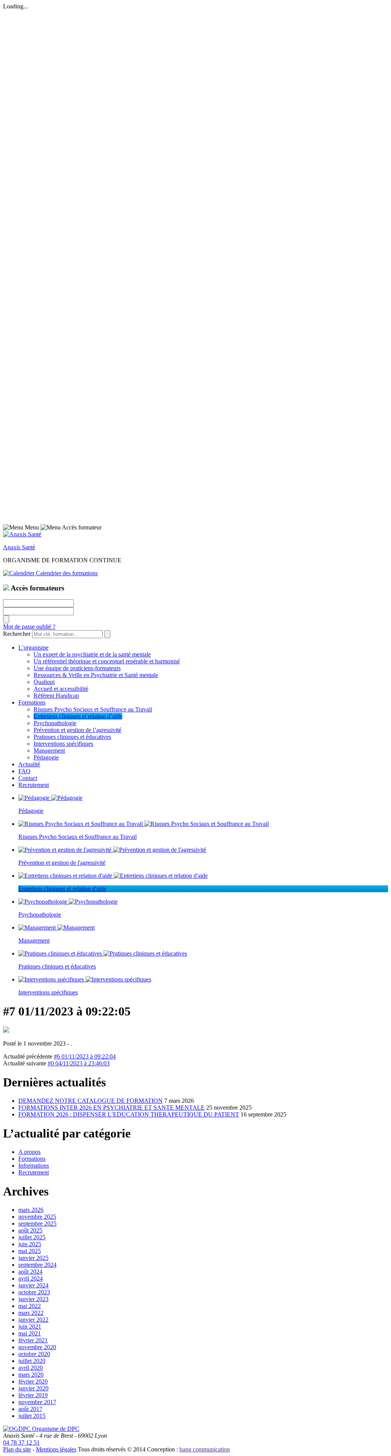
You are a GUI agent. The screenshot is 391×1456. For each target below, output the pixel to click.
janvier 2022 (33, 1319)
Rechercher (17, 634)
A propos (29, 1152)
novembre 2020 (37, 1347)
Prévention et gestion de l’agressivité (77, 730)
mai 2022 (29, 1306)
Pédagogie (46, 757)
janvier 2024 (33, 1285)
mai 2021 (29, 1333)
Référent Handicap (56, 695)
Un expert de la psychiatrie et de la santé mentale (92, 654)
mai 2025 (29, 1251)
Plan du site (17, 1449)
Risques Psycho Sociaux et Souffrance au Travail (93, 709)
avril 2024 (30, 1278)
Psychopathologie (55, 723)
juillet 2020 (31, 1361)
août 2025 (30, 1230)
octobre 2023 (34, 1292)
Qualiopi (44, 682)
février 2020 (33, 1381)
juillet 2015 (31, 1416)
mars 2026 (31, 1210)
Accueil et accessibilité (61, 688)
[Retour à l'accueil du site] (22, 534)
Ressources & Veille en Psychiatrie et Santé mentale (96, 675)
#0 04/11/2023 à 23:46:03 (79, 1063)
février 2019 (33, 1395)
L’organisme (33, 647)
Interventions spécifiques (63, 743)
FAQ (24, 771)
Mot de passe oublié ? (29, 626)
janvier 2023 (33, 1299)
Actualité (29, 764)
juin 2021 (29, 1326)
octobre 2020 (34, 1354)
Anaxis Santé (19, 547)
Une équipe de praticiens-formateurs (77, 668)
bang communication (204, 1449)
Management (49, 750)
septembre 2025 (37, 1223)
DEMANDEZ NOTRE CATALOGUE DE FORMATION (90, 1100)
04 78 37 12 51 (21, 1442)
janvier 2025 (33, 1258)
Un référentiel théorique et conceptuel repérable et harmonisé (107, 661)
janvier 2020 (33, 1388)
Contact (27, 778)
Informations (33, 1165)
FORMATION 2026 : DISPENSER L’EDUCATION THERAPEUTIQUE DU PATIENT (128, 1114)
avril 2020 (30, 1367)
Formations (31, 702)
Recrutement (33, 785)
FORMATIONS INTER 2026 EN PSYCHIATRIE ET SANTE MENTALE (111, 1107)
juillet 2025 (31, 1237)
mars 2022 (31, 1313)
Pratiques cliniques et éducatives (72, 737)
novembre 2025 (37, 1216)
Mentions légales (56, 1449)
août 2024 (30, 1271)
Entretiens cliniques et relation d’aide (78, 716)
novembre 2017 (37, 1402)
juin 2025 (29, 1244)
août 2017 (30, 1409)
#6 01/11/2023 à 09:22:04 (85, 1056)
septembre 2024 (37, 1264)
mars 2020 (31, 1374)
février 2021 (33, 1340)
